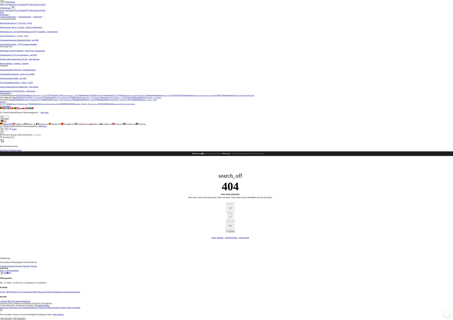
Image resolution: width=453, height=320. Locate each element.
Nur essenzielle (6, 319)
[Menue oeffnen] (2, 1)
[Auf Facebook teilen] (8, 273)
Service (3, 102)
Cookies (63, 308)
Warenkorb (6, 106)
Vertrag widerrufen (73, 308)
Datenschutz (13, 308)
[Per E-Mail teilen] (10, 273)
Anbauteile (37, 17)
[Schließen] (13, 137)
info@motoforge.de (23, 301)
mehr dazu (44, 113)
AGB (20, 308)
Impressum (4, 308)
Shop (2, 13)
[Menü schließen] (13, 7)
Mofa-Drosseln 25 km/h (42, 292)
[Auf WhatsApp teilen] (5, 273)
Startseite (217, 237)
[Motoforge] (10, 2)
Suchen (231, 231)
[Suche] (6, 129)
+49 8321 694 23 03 (7, 301)
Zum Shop (4, 150)
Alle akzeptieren (19, 319)
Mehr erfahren (58, 315)
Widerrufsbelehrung (30, 308)
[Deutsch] (1, 108)
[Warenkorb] (2, 132)
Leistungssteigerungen (71, 292)
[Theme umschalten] (2, 128)
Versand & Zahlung (45, 308)
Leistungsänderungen (8, 17)
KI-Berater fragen (15, 150)
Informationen (5, 93)
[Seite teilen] (2, 273)
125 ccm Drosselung (25, 292)
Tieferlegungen (57, 292)
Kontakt (244, 237)
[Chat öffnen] (447, 314)
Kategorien (4, 15)
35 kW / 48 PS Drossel (8, 292)
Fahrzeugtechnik (25, 17)
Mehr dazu (43, 126)
